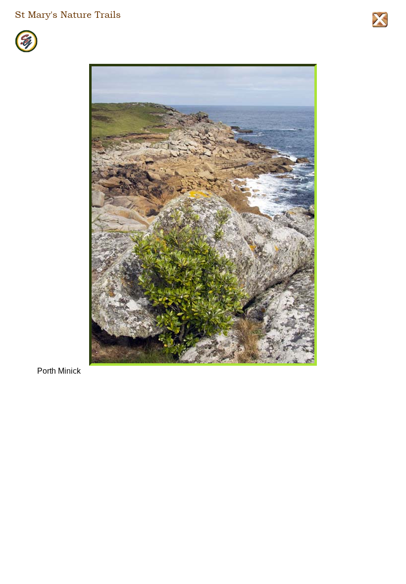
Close (380, 19)
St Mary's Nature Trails (68, 14)
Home (203, 41)
